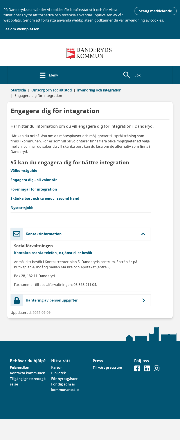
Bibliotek (58, 373)
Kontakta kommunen (27, 373)
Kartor (56, 367)
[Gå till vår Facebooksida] (137, 369)
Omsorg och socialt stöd (51, 90)
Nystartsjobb (22, 207)
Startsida (18, 90)
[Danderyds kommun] (90, 53)
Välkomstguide (24, 170)
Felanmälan (19, 367)
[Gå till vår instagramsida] (156, 369)
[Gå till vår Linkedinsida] (147, 369)
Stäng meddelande (155, 11)
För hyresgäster (64, 378)
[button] (81, 234)
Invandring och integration (99, 90)
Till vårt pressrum (107, 367)
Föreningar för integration (34, 189)
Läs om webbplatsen (22, 29)
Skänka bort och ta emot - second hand (45, 198)
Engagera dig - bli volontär (34, 179)
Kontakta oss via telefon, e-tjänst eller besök (53, 252)
